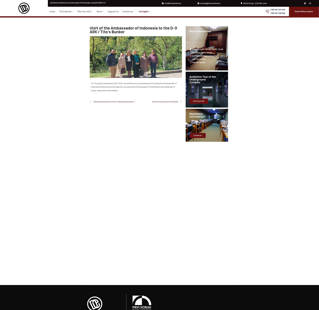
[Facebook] (305, 3)
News (99, 11)
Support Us (113, 11)
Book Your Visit (198, 101)
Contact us (127, 11)
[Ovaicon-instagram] (310, 3)
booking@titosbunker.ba (210, 3)
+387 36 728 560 (277, 13)
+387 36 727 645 (277, 9)
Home (52, 11)
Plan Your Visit (84, 11)
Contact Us (197, 135)
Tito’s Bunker (65, 11)
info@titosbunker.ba (173, 3)
